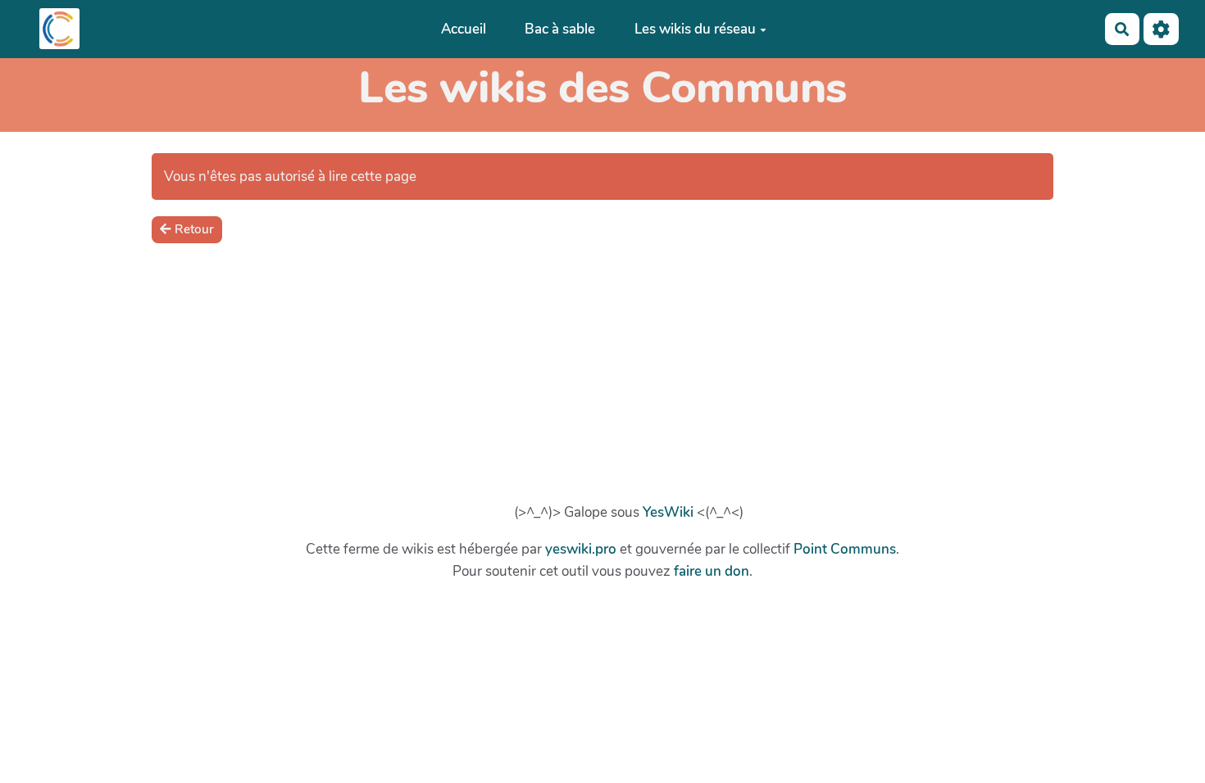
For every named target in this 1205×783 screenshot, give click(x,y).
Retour (194, 229)
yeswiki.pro (580, 549)
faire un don (711, 571)
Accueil (463, 29)
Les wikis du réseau (695, 29)
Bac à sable (560, 29)
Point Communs (844, 549)
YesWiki (668, 512)
